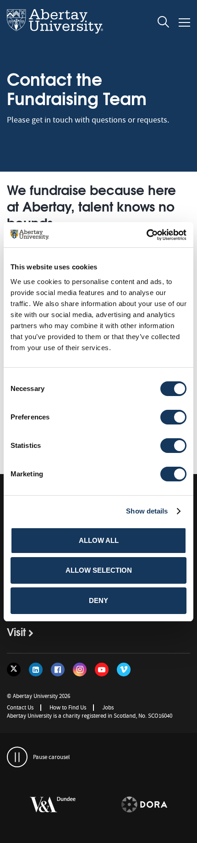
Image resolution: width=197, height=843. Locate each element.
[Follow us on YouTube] (102, 669)
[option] (135, 806)
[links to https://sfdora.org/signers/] (136, 805)
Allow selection (99, 570)
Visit (16, 631)
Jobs (108, 707)
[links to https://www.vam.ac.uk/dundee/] (44, 805)
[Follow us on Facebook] (58, 669)
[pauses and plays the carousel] (17, 757)
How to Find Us (67, 707)
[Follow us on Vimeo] (124, 669)
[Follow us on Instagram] (80, 669)
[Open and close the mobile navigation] (184, 22)
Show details (147, 511)
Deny (98, 600)
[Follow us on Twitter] (14, 669)
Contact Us (20, 707)
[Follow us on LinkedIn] (36, 669)
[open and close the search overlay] (164, 23)
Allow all (99, 540)
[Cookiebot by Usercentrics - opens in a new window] (146, 235)
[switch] (173, 417)
